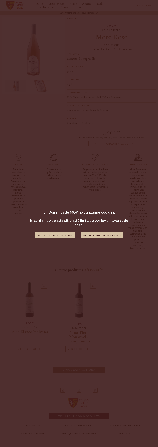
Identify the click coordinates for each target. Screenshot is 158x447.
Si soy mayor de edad (55, 235)
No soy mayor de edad (102, 235)
